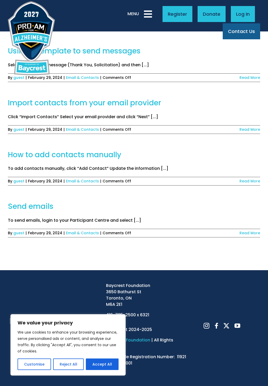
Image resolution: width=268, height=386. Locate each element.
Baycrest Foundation (128, 340)
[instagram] (206, 326)
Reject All (68, 364)
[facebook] (216, 326)
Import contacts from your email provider (84, 103)
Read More (249, 77)
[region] (68, 345)
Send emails (30, 206)
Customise (34, 364)
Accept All (102, 364)
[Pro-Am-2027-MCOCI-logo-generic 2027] (31, 3)
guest (18, 77)
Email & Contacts (82, 77)
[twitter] (226, 326)
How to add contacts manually (64, 155)
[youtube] (237, 326)
